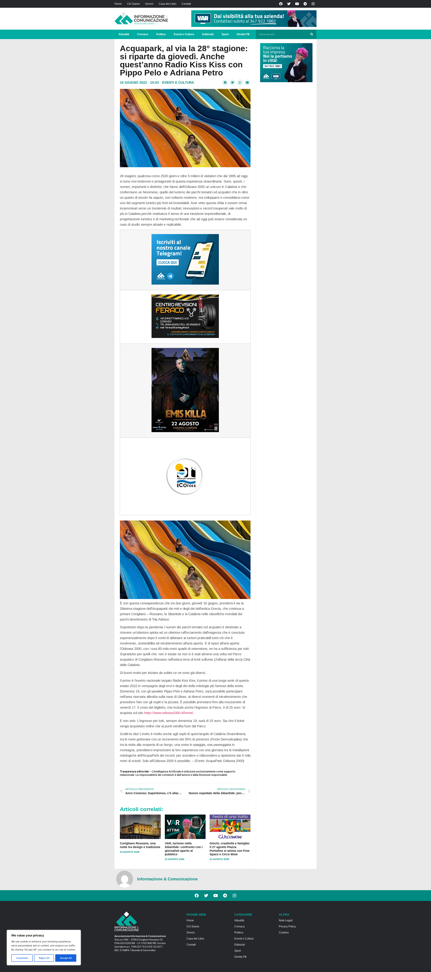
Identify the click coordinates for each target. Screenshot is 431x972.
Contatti (186, 3)
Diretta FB (243, 34)
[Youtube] (297, 4)
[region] (44, 947)
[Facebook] (280, 4)
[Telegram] (305, 4)
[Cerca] (311, 34)
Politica (161, 34)
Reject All (44, 958)
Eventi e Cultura (184, 34)
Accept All (66, 958)
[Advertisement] (285, 136)
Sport (225, 34)
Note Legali (286, 920)
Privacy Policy (287, 926)
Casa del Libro (167, 3)
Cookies (284, 932)
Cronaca (142, 34)
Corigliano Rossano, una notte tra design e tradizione (140, 845)
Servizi (149, 3)
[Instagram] (313, 4)
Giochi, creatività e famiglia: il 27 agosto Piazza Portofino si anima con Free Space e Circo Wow (230, 849)
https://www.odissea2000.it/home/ (168, 713)
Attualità (124, 34)
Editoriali (207, 34)
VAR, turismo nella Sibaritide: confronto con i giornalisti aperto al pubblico (184, 849)
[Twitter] (289, 4)
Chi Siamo (133, 3)
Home (118, 3)
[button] (225, 82)
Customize (22, 958)
